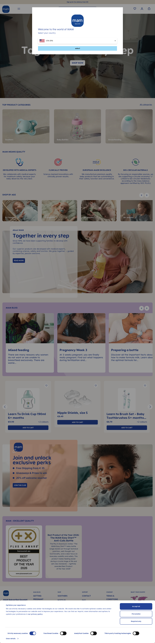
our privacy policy (35, 614)
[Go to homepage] (77, 21)
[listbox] (77, 41)
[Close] (119, 25)
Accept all (136, 606)
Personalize (136, 614)
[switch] (63, 633)
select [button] (77, 48)
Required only (136, 621)
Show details (11, 638)
